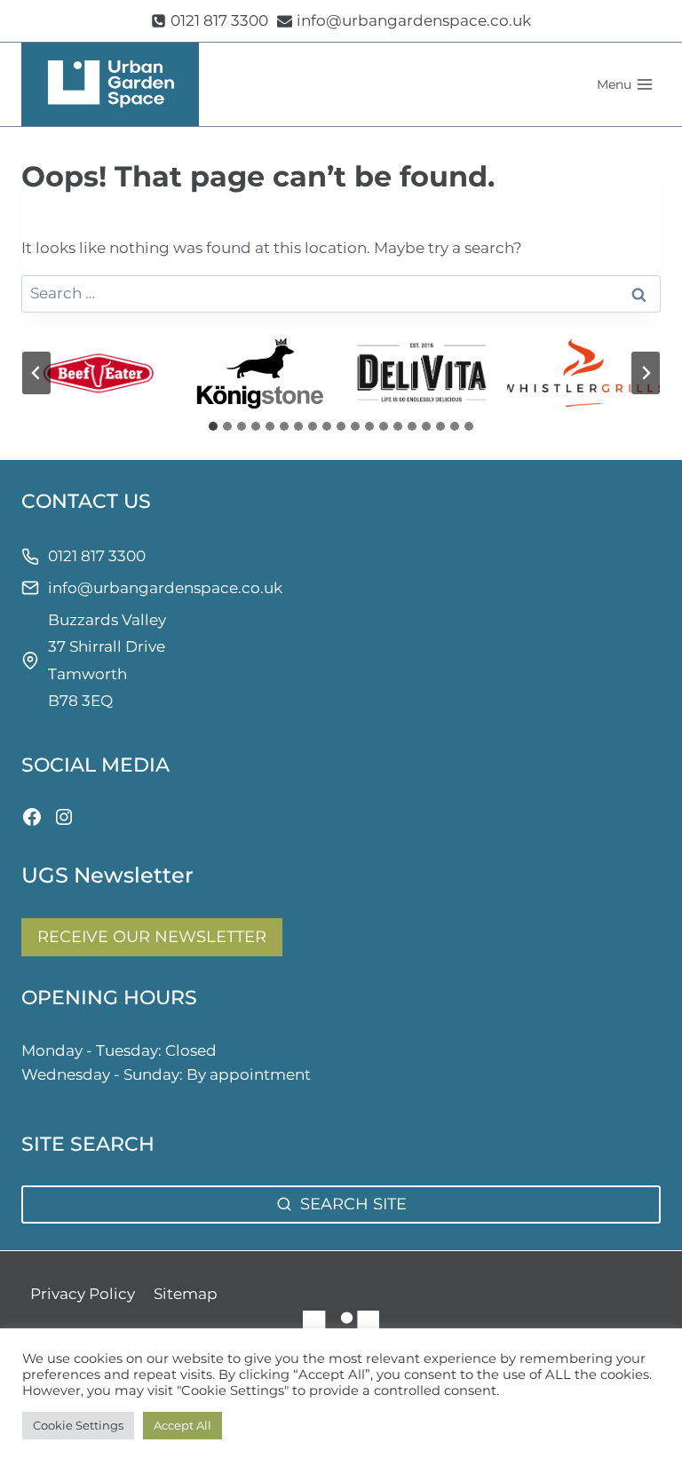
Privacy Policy (82, 1294)
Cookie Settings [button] (78, 1425)
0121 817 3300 (97, 556)
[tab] (213, 426)
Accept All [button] (182, 1425)
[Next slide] (645, 373)
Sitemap (186, 1294)
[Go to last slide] (36, 373)
